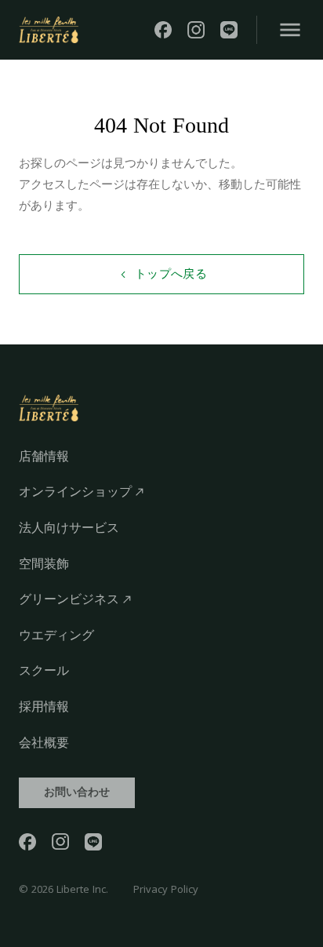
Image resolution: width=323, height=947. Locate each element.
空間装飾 (44, 563)
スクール (44, 670)
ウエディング (56, 635)
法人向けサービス (69, 527)
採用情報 (44, 706)
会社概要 (44, 742)
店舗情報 (44, 456)
